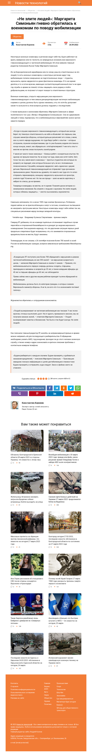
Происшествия (62, 683)
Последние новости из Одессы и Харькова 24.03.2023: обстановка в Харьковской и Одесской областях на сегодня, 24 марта (26, 661)
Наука (46, 695)
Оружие (47, 701)
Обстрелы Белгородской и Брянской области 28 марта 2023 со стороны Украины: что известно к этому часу (26, 457)
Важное (60, 705)
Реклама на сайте (17, 698)
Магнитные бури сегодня (66, 702)
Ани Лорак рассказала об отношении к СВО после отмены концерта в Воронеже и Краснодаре (27, 581)
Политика (47, 704)
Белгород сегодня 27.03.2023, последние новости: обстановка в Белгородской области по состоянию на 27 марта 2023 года (64, 540)
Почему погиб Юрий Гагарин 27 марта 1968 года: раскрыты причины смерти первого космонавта (64, 581)
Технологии (61, 690)
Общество (17, 37)
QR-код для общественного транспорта (67, 709)
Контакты (14, 683)
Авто (46, 692)
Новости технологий (31, 3)
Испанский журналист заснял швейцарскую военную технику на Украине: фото (63, 660)
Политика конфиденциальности (23, 690)
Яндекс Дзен (47, 688)
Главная (47, 683)
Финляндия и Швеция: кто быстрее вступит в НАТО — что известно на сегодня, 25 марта (63, 620)
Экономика (61, 696)
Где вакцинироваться (65, 699)
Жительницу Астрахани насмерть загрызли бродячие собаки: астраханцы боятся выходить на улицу (27, 499)
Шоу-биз (60, 693)
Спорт (59, 686)
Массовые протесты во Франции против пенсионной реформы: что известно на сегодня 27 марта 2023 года (25, 540)
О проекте (14, 686)
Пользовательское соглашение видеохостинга (23, 694)
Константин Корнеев (33, 402)
